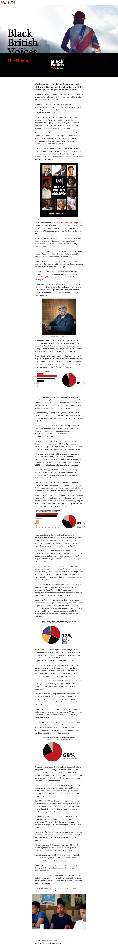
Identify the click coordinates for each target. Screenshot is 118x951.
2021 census (68, 447)
